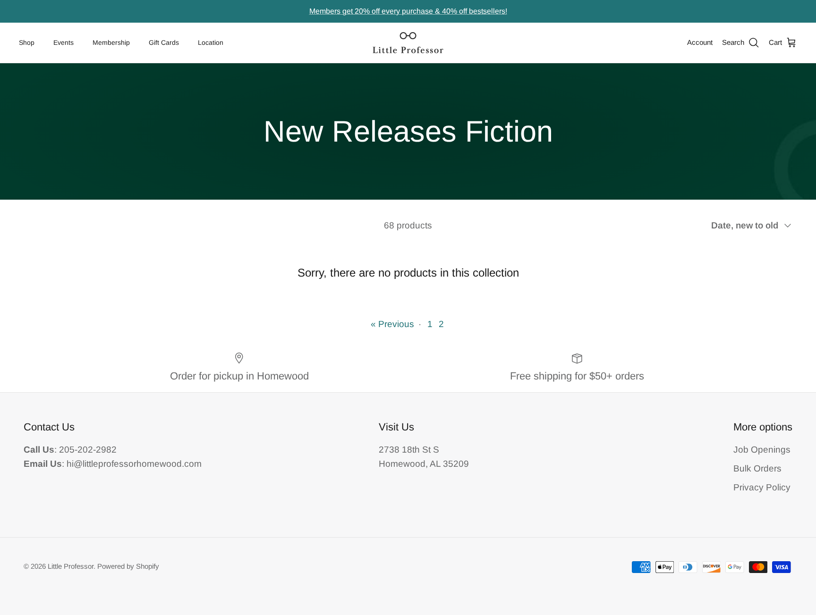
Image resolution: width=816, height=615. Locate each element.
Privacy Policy (761, 487)
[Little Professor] (408, 42)
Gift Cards (164, 42)
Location (210, 42)
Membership (111, 42)
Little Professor (71, 566)
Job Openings (761, 450)
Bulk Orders (757, 468)
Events (63, 42)
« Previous (392, 324)
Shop (26, 42)
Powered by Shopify (128, 566)
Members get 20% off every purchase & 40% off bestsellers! (408, 11)
